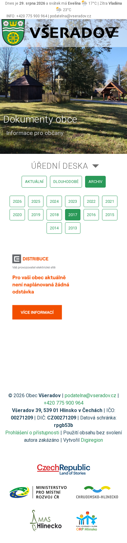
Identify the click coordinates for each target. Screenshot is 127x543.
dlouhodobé (66, 181)
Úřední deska (59, 166)
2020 (17, 214)
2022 (91, 201)
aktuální (34, 181)
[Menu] (113, 32)
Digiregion (92, 440)
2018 (54, 214)
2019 (35, 214)
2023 (72, 201)
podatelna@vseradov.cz (90, 395)
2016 (91, 214)
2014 (54, 228)
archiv (95, 181)
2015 (109, 214)
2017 (72, 214)
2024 (54, 201)
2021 (109, 201)
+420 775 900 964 (64, 403)
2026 (17, 201)
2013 (72, 228)
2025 (35, 201)
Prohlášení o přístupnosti (32, 433)
